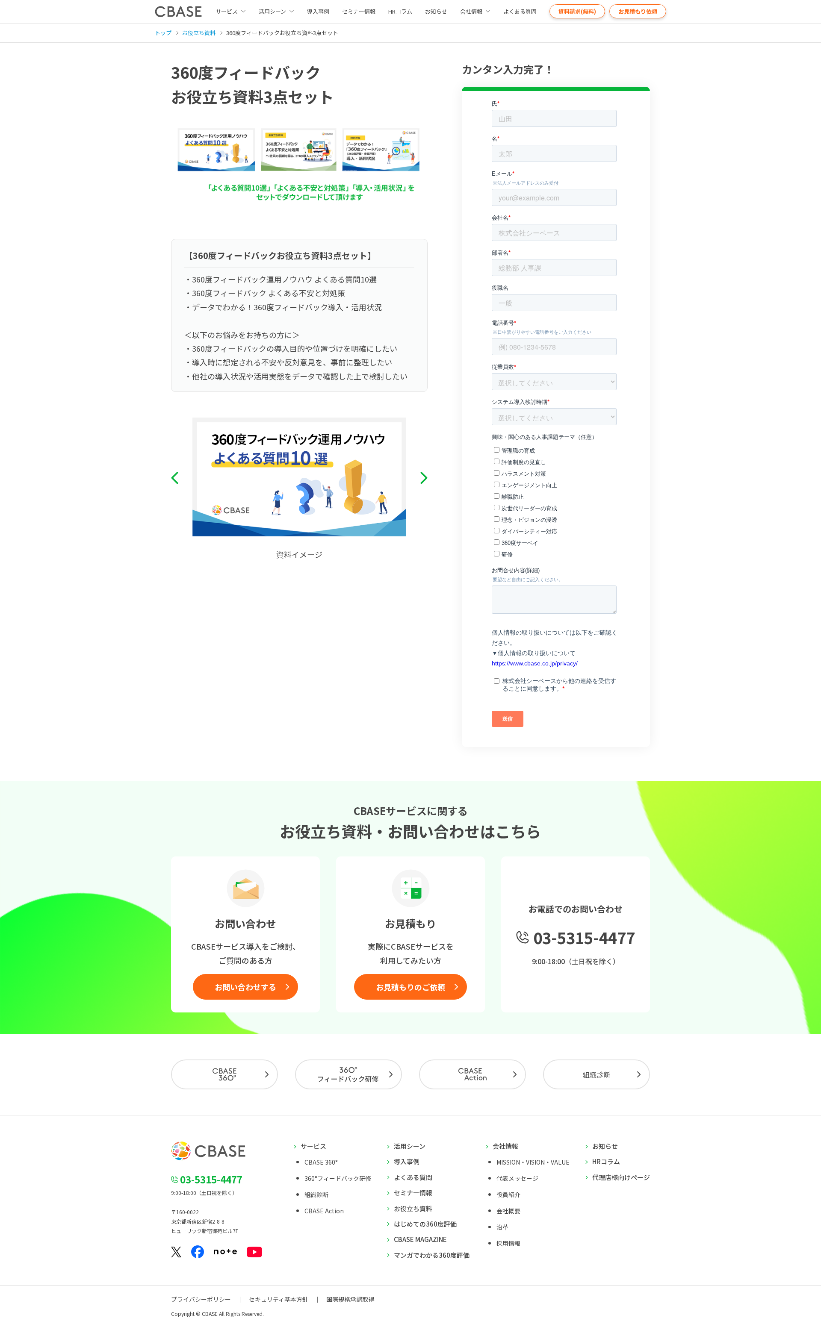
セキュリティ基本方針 (278, 1299)
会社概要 (508, 1210)
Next (424, 478)
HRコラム (400, 11)
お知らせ (436, 11)
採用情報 (508, 1243)
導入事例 (318, 11)
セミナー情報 (358, 11)
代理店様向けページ (621, 1177)
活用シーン (272, 11)
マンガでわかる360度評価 (432, 1254)
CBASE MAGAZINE (420, 1239)
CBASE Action (324, 1210)
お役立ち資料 (413, 1208)
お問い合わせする (245, 986)
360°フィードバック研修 (337, 1178)
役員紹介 (508, 1194)
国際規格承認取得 (350, 1299)
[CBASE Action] (472, 1074)
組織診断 (596, 1074)
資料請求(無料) (577, 11)
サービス (313, 1146)
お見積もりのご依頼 (410, 986)
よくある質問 (520, 11)
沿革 (502, 1227)
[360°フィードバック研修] (348, 1074)
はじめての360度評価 (425, 1223)
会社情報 (471, 11)
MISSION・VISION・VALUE (533, 1162)
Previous (174, 478)
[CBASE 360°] (224, 1074)
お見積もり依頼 (637, 11)
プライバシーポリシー (201, 1299)
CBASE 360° (321, 1162)
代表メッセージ (517, 1178)
